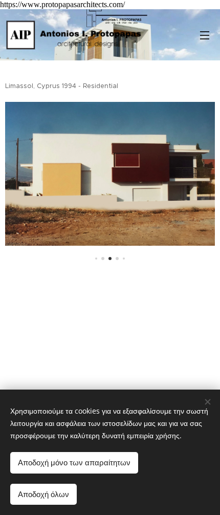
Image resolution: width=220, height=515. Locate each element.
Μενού (204, 35)
